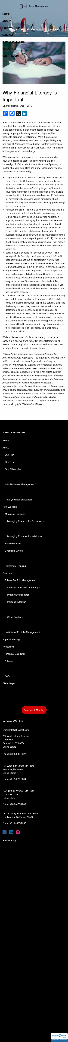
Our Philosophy (13, 469)
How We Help (11, 28)
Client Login (10, 55)
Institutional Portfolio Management (22, 632)
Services (8, 34)
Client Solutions (15, 617)
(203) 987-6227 (18, 753)
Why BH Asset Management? (20, 484)
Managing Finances (15, 513)
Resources (9, 48)
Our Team (10, 462)
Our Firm (9, 454)
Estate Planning (13, 543)
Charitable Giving (14, 550)
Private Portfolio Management (20, 580)
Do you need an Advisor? (20, 499)
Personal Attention (16, 601)
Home (5, 14)
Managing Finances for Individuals (24, 536)
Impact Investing (13, 41)
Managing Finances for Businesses (25, 521)
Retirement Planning (15, 565)
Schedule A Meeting (34, 710)
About (6, 21)
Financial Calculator (15, 653)
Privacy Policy (9, 840)
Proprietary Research (18, 594)
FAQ (7, 676)
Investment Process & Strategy (23, 587)
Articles (9, 661)
